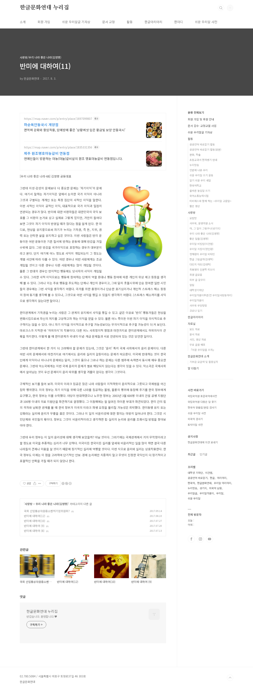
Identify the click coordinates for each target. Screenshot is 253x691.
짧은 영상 (195, 206)
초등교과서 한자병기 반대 (203, 160)
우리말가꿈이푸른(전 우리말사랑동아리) (211, 295)
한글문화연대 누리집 (44, 7)
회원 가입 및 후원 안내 (201, 119)
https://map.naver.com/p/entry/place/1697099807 (58, 118)
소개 (23, 21)
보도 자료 (195, 329)
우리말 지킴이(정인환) (201, 249)
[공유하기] (34, 483)
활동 (130, 21)
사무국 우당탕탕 (198, 305)
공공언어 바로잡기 (198, 478)
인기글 (203, 454)
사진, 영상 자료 (198, 339)
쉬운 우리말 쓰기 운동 (201, 175)
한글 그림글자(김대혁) (201, 259)
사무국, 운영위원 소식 (201, 223)
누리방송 (194, 165)
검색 (221, 8)
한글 (212, 478)
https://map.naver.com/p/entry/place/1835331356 (58, 147)
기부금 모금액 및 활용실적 (204, 362)
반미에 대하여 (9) (34, 526)
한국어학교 (195, 185)
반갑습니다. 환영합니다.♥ (41, 616)
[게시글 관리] (39, 483)
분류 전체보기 (196, 112)
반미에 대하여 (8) (34, 531)
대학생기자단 (197, 290)
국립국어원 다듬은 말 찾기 (202, 402)
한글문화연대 (204, 483)
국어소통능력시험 (199, 196)
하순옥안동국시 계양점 (41, 124)
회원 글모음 (196, 275)
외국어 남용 (215, 488)
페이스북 (191, 539)
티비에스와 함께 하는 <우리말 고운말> (210, 201)
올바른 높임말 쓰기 (200, 191)
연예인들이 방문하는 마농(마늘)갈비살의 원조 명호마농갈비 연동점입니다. (73, 158)
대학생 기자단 (195, 473)
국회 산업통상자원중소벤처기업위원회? (47, 511)
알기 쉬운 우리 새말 (200, 180)
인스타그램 (200, 539)
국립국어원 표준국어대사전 (202, 396)
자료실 (191, 324)
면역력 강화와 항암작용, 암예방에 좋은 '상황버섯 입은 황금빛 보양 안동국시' (74, 129)
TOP (230, 678)
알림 (192, 285)
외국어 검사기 (195, 419)
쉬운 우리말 (194, 498)
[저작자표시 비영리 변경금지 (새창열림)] (66, 483)
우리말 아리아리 (222, 483)
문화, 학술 (195, 155)
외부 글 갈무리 (197, 280)
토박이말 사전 (195, 425)
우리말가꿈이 (197, 300)
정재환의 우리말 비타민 (202, 254)
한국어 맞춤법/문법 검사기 (202, 407)
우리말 (219, 493)
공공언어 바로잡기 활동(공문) (205, 149)
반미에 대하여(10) (34, 521)
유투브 (209, 539)
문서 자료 (195, 334)
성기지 (203, 488)
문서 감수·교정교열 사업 (202, 126)
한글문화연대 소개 (198, 356)
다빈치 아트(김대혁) (200, 264)
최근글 (191, 454)
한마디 (178, 21)
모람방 (193, 218)
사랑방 (28, 504)
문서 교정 (108, 21)
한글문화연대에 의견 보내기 (203, 442)
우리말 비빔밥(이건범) (201, 244)
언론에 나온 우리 (199, 170)
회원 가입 (44, 21)
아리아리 (222, 478)
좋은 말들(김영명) (199, 239)
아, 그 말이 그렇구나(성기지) (205, 228)
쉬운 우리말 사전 (206, 21)
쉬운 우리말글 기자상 (76, 21)
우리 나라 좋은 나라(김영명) (52, 504)
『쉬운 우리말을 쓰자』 (202, 350)
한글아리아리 (153, 21)
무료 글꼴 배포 (197, 344)
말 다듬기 (193, 368)
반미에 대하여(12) (34, 516)
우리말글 (192, 493)
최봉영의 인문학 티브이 (202, 269)
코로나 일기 (196, 310)
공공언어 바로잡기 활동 (202, 144)
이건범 (208, 473)
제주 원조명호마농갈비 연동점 (47, 153)
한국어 (191, 483)
